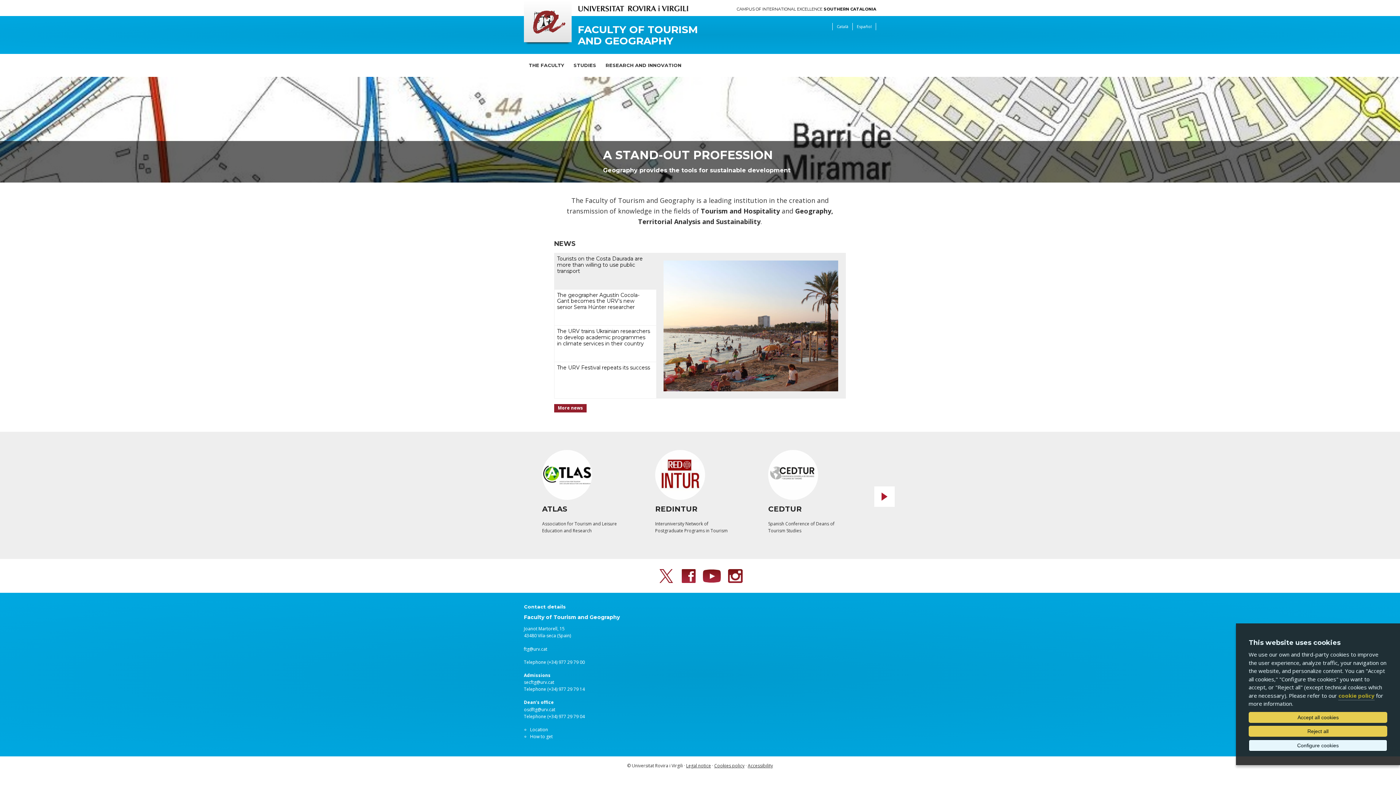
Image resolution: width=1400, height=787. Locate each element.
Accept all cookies (1318, 717)
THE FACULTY (546, 65)
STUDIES (584, 65)
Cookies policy (729, 766)
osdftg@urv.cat (539, 709)
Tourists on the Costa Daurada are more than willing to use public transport (600, 264)
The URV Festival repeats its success (603, 367)
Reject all (1318, 731)
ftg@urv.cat (535, 649)
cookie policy (1356, 695)
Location (539, 730)
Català (842, 26)
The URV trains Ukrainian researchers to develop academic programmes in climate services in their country (603, 337)
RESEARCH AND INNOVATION (643, 65)
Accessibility (760, 766)
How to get (541, 736)
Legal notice (698, 766)
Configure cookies (1318, 745)
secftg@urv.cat (539, 682)
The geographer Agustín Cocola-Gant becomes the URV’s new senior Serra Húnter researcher (598, 301)
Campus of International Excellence (806, 9)
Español (864, 26)
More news (570, 408)
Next (884, 496)
